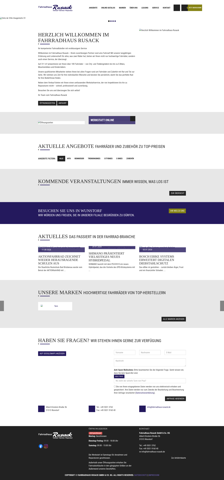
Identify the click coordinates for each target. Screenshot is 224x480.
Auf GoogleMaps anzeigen (52, 353)
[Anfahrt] (177, 8)
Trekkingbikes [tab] (94, 158)
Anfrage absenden (175, 398)
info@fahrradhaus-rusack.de (158, 407)
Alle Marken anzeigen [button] (173, 319)
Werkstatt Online (102, 120)
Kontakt (166, 8)
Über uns (134, 8)
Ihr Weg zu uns (177, 211)
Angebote (93, 8)
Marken (122, 8)
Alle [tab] (61, 158)
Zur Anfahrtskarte (178, 458)
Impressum (154, 475)
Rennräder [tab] (79, 158)
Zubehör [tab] (130, 158)
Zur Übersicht (177, 193)
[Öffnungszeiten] (184, 8)
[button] (17, 18)
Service (155, 8)
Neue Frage (119, 376)
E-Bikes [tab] (119, 158)
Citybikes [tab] (108, 158)
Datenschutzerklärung (145, 393)
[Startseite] (55, 8)
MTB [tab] (69, 158)
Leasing (144, 8)
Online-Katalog (108, 8)
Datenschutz (140, 475)
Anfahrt (62, 103)
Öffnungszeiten (47, 103)
